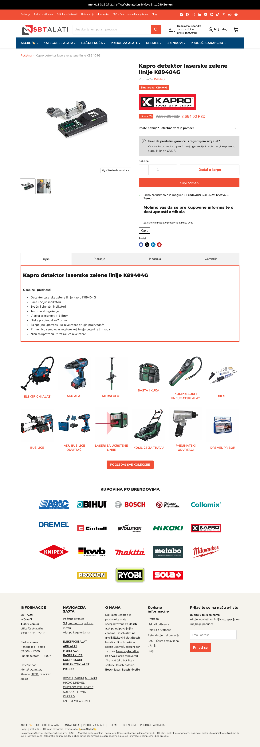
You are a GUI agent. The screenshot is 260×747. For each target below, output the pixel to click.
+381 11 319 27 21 (33, 633)
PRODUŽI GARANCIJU (207, 43)
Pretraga (25, 14)
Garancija (211, 259)
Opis (46, 259)
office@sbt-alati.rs (32, 628)
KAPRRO (69, 696)
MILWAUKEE (82, 701)
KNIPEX (68, 701)
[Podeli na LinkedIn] (153, 244)
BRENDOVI (175, 43)
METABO (91, 678)
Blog (154, 14)
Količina (144, 161)
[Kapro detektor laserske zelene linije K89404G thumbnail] (27, 186)
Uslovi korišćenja (43, 14)
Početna (26, 55)
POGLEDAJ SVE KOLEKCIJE (130, 465)
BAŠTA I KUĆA (92, 43)
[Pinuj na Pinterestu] (159, 244)
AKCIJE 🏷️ (28, 43)
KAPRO (159, 79)
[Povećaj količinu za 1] (172, 170)
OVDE (171, 151)
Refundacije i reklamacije (95, 14)
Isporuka (155, 259)
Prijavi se (200, 647)
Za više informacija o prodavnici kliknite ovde (168, 222)
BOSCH (68, 678)
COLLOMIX (78, 692)
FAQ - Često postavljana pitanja (130, 14)
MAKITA (79, 678)
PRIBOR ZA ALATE (125, 43)
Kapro (144, 230)
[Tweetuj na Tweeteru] (147, 244)
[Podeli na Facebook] (141, 244)
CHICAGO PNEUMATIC (78, 687)
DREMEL (152, 43)
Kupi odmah (189, 183)
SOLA (67, 692)
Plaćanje (99, 259)
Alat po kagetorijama (76, 632)
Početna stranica (73, 619)
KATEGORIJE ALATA (59, 43)
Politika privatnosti (67, 14)
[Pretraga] (156, 29)
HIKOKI (67, 683)
